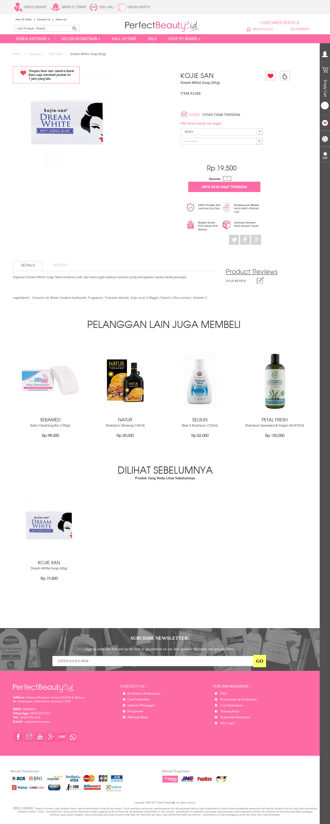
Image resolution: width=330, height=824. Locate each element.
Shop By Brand (182, 38)
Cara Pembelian (138, 699)
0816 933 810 (263, 29)
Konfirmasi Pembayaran (144, 693)
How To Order (23, 19)
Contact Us (43, 19)
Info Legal (227, 723)
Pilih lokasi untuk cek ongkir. (201, 123)
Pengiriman (135, 711)
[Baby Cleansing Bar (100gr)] (50, 415)
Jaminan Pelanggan (140, 705)
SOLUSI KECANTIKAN (79, 38)
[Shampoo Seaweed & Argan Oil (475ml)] (274, 415)
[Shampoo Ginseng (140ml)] (125, 415)
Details (28, 265)
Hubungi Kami (137, 717)
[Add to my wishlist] (271, 76)
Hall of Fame (124, 38)
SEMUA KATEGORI (31, 38)
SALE (152, 38)
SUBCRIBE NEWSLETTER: (159, 638)
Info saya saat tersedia (224, 186)
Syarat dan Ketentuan (234, 717)
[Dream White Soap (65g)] (49, 556)
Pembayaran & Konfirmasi (238, 699)
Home (16, 53)
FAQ (222, 693)
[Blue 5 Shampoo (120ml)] (200, 415)
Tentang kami (229, 711)
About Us (61, 19)
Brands (60, 264)
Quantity (215, 179)
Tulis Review (236, 280)
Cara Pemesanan (231, 705)
